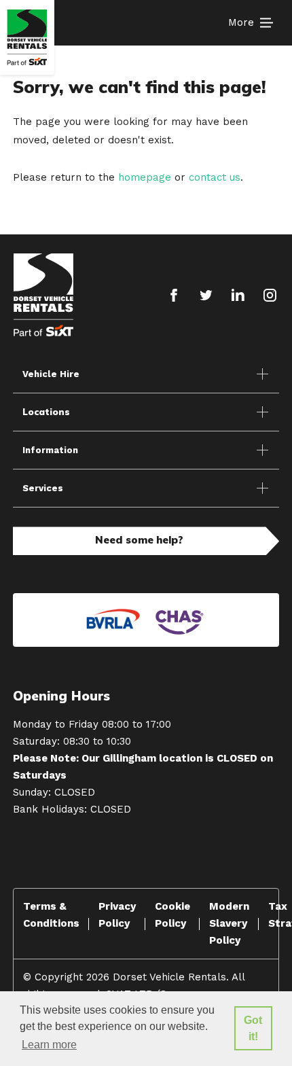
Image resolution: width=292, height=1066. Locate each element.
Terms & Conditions (51, 914)
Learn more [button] (49, 1044)
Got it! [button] (253, 1028)
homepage (144, 177)
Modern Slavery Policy (229, 923)
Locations (46, 411)
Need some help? (139, 539)
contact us (214, 177)
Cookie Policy (172, 914)
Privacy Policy (117, 914)
